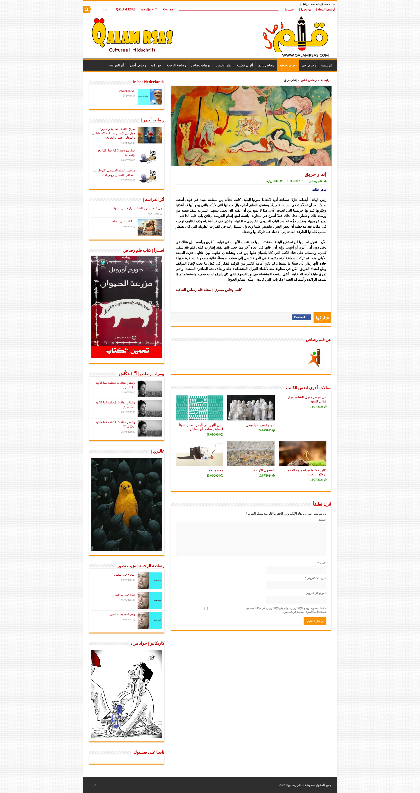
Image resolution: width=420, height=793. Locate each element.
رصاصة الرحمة (176, 65)
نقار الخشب (223, 65)
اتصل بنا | (288, 9)
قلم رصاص (315, 181)
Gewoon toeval (126, 91)
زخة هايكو (216, 470)
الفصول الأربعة (264, 470)
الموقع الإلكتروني (316, 593)
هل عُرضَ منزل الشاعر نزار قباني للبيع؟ (138, 208)
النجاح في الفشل (124, 574)
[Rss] (95, 785)
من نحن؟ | (305, 9)
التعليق (322, 519)
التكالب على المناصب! (121, 221)
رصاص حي (308, 65)
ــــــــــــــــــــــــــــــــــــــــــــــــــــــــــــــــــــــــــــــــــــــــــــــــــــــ (229, 9)
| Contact (169, 9)
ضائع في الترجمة (125, 594)
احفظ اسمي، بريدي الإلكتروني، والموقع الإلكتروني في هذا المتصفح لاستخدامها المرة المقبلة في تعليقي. (286, 610)
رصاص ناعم (266, 65)
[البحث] (86, 9)
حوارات (156, 65)
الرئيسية (326, 65)
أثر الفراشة (116, 65)
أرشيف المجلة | (325, 9)
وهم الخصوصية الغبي (122, 614)
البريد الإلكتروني (315, 578)
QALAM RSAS (126, 9)
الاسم (321, 563)
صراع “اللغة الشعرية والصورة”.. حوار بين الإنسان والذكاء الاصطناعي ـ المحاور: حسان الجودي (113, 133)
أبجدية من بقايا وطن (260, 425)
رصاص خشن (288, 65)
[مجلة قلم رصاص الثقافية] (210, 34)
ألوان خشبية (245, 65)
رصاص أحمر (138, 65)
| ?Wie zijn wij (149, 9)
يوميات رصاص (200, 65)
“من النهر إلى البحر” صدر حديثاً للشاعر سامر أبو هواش (201, 427)
